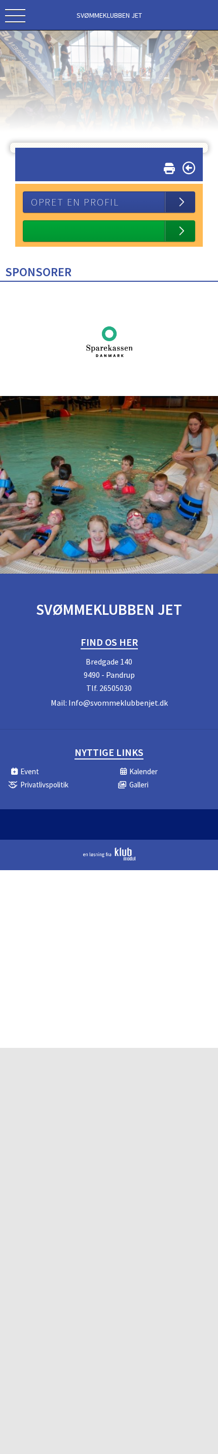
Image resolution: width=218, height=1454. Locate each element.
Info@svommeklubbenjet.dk (118, 703)
